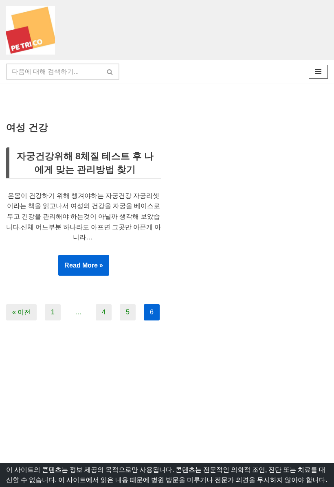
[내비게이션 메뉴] (318, 72)
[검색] (110, 72)
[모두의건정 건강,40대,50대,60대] (32, 30)
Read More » (80, 268)
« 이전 (21, 312)
